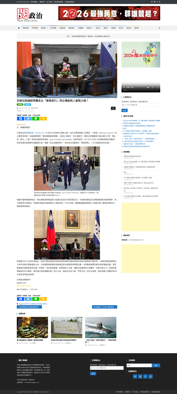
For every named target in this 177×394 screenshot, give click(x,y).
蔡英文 (45, 304)
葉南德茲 (40, 304)
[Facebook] (20, 118)
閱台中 (121, 28)
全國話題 (62, 28)
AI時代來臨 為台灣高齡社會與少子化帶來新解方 (139, 141)
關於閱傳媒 (34, 2)
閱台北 (98, 28)
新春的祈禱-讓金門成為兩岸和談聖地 (63, 340)
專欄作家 (42, 2)
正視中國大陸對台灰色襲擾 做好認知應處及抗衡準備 (141, 196)
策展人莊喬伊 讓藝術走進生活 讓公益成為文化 (139, 183)
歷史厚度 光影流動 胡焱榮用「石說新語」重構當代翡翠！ (141, 189)
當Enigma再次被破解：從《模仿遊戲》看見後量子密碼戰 (142, 121)
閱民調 (43, 28)
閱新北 (106, 28)
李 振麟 (34, 343)
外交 (28, 304)
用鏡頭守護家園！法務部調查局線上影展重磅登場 (139, 126)
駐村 (125, 128)
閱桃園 (113, 28)
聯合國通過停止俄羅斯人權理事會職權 (30, 340)
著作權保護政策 (58, 2)
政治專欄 (53, 28)
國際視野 (71, 28)
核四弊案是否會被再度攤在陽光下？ (30, 307)
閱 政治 (36, 108)
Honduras (39, 133)
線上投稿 (49, 2)
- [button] (25, 110)
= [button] (32, 110)
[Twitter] (28, 118)
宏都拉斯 (29, 133)
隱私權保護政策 (69, 2)
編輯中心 (68, 343)
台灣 (66, 136)
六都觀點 (80, 28)
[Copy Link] (43, 118)
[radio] (18, 286)
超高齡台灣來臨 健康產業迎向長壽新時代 (137, 146)
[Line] (35, 118)
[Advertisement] (140, 217)
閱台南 (129, 28)
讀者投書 (26, 28)
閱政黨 (89, 28)
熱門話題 (35, 28)
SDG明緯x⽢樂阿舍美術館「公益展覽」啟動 (138, 131)
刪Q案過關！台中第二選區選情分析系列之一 (105, 307)
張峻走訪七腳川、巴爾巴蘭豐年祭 (134, 144)
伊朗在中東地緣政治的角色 (132, 123)
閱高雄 (136, 28)
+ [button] (28, 110)
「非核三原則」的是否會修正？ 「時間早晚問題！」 (100, 341)
